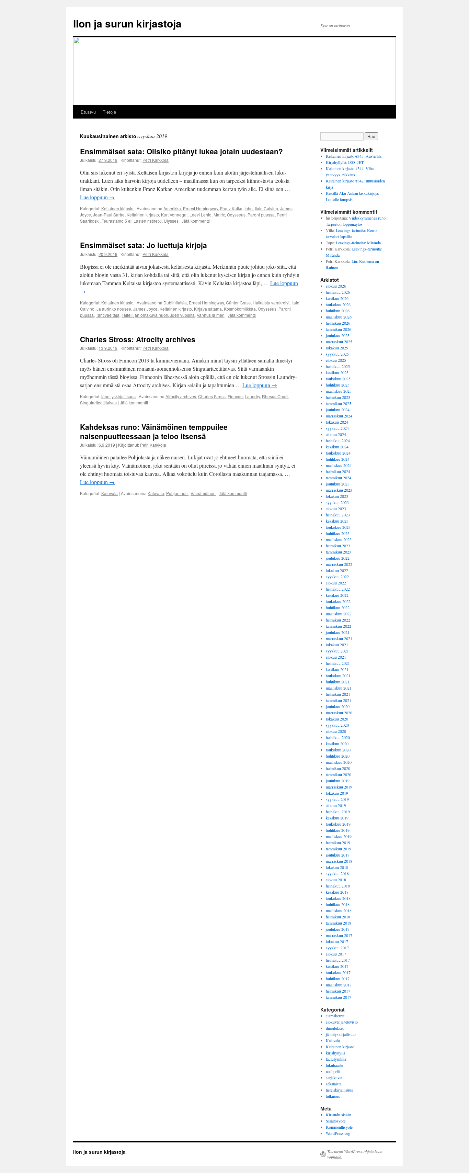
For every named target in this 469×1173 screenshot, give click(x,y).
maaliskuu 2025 (339, 391)
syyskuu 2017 (337, 947)
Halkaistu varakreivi (271, 302)
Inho (248, 208)
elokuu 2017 (336, 954)
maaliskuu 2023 (339, 539)
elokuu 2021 (336, 657)
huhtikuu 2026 (338, 310)
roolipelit (333, 1071)
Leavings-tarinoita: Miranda (358, 242)
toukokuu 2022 (338, 601)
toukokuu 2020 (338, 749)
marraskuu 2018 (339, 861)
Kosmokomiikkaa (240, 309)
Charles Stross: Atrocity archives (137, 339)
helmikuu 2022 (338, 620)
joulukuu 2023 (338, 484)
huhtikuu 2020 (338, 756)
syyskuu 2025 (337, 354)
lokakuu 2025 (337, 347)
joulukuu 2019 (338, 780)
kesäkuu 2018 (337, 892)
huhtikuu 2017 (338, 978)
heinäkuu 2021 (338, 663)
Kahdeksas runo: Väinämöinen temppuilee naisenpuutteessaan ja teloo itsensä (154, 431)
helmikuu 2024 (338, 471)
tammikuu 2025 (338, 403)
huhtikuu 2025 (338, 385)
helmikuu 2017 (338, 991)
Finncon (235, 396)
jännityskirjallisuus (118, 396)
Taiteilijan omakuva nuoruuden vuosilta (158, 315)
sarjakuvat (334, 1077)
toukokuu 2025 (338, 378)
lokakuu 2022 (337, 570)
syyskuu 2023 (337, 502)
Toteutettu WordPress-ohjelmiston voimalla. (354, 1154)
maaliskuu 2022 (339, 613)
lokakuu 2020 (337, 719)
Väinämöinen (203, 493)
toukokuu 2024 (338, 453)
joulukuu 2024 (338, 409)
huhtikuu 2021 (338, 681)
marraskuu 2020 (339, 712)
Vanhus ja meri (211, 315)
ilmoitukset (335, 1028)
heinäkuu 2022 (338, 589)
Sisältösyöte (335, 1121)
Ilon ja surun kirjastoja (127, 23)
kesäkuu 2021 (337, 669)
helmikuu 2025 (338, 397)
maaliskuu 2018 (339, 910)
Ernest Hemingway (200, 208)
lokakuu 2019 (337, 793)
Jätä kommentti (196, 221)
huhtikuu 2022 (338, 607)
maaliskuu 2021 (339, 688)
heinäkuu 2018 (338, 886)
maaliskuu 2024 (339, 465)
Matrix (219, 214)
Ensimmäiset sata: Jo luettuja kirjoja (143, 245)
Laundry (252, 396)
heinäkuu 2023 (338, 514)
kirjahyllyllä (335, 1052)
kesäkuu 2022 (337, 595)
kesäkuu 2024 (337, 446)
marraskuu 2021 (339, 638)
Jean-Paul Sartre (109, 214)
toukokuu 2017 (338, 972)
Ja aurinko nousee (113, 309)
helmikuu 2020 (338, 768)
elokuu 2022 (336, 582)
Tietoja (109, 112)
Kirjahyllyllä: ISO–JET (345, 162)
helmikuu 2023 (338, 545)
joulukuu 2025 (338, 335)
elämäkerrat (335, 1015)
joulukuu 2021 (338, 632)
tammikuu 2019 (338, 848)
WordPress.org (338, 1133)
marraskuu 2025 (339, 341)
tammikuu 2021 (338, 700)
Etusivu (88, 112)
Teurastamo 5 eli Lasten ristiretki (132, 221)
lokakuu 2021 (337, 644)
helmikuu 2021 (338, 694)
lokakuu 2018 (337, 867)
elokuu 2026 (336, 286)
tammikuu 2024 (338, 477)
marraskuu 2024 (339, 415)
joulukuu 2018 (338, 855)
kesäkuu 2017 (337, 966)
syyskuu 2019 (337, 799)
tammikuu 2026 (338, 329)
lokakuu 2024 (337, 422)
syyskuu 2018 (337, 873)
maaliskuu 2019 (339, 836)
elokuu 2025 (336, 360)
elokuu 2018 (336, 879)
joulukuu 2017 (338, 929)
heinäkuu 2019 (338, 811)
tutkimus (333, 1096)
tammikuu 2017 (338, 997)
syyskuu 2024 (337, 428)
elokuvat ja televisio (342, 1022)
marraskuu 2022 (339, 564)
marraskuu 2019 (339, 787)
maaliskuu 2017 (339, 984)
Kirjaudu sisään (338, 1114)
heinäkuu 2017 (338, 960)
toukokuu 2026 (338, 304)
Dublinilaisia (175, 302)
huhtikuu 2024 (338, 459)
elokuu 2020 (336, 731)
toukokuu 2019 (338, 824)
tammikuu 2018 (338, 923)
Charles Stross (212, 396)
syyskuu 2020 (337, 725)
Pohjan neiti (177, 493)
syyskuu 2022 (337, 576)
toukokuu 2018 (338, 898)
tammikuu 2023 (338, 552)
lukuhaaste (334, 1065)
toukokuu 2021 (338, 675)
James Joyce (145, 309)
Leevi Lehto (200, 214)
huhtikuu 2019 (338, 830)
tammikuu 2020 (338, 774)
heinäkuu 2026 (338, 292)
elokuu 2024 (336, 434)
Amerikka (172, 208)
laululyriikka (336, 1059)
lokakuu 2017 (337, 941)
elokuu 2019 (336, 805)
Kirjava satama (208, 309)
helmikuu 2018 (338, 916)
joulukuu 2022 (338, 558)
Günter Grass (238, 302)
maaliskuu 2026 (339, 317)
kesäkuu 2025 (337, 372)
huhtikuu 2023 (338, 533)
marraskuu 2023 (339, 490)
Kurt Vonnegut (174, 214)
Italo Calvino (266, 208)
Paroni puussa (261, 214)
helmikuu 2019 (338, 842)
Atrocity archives (180, 396)
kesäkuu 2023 (337, 521)
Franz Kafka (231, 208)
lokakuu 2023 (337, 496)
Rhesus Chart (275, 396)
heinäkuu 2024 (338, 440)
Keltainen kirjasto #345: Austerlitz (353, 156)
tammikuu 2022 (338, 626)
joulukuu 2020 (338, 706)
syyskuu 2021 (337, 650)
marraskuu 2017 (339, 935)
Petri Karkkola (155, 160)
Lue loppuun (97, 197)
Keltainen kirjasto (117, 208)
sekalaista (333, 1083)
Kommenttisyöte (339, 1127)
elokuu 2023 (336, 508)
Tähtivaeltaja (107, 315)
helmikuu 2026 (338, 323)
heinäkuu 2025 (338, 366)
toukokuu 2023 (338, 527)
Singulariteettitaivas (98, 402)
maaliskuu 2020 (339, 762)
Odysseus (236, 214)
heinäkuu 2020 (338, 737)
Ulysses (171, 221)
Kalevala (109, 493)
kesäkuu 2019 (337, 817)
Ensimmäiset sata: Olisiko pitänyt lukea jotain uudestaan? (181, 151)
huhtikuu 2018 (338, 904)
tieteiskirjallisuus (339, 1090)
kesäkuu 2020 (337, 743)
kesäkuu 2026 (337, 298)
